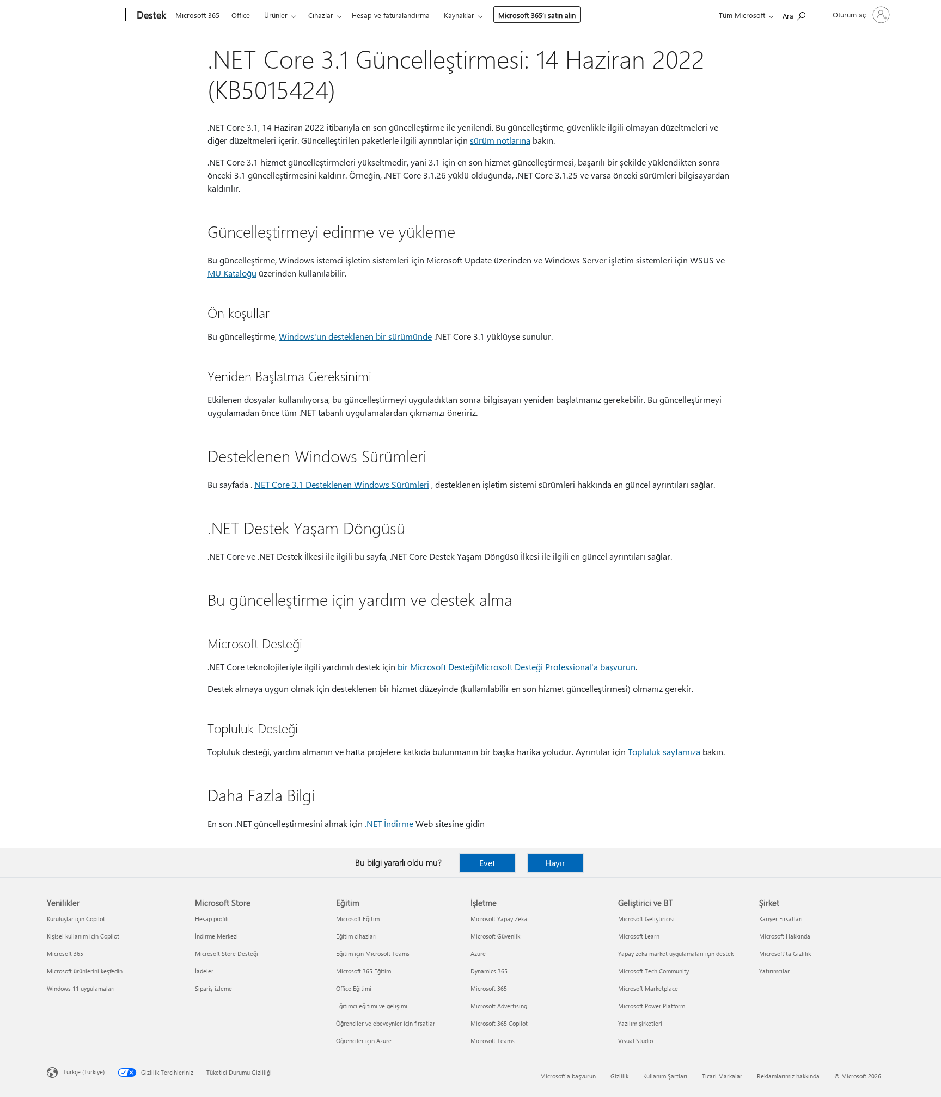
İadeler (204, 971)
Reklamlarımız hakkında (788, 1076)
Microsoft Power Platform (651, 1006)
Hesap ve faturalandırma (391, 15)
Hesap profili (212, 919)
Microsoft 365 (197, 15)
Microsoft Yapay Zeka (499, 919)
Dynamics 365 (489, 971)
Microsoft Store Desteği (226, 953)
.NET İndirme (389, 823)
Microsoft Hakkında (784, 936)
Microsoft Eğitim (358, 919)
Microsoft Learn (638, 936)
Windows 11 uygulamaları (81, 988)
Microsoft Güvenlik (495, 936)
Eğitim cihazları (356, 936)
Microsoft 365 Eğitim (363, 971)
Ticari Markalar (722, 1076)
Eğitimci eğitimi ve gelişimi (371, 1006)
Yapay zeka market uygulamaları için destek (676, 953)
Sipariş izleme (213, 988)
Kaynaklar (459, 15)
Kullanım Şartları (665, 1076)
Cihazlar (320, 15)
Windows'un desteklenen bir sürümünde (355, 336)
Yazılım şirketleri (640, 1023)
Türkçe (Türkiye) (84, 1072)
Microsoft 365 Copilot (499, 1023)
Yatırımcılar (774, 971)
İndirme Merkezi (216, 936)
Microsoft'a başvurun (568, 1076)
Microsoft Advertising (499, 1006)
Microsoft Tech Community (653, 971)
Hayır (555, 862)
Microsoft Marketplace (648, 988)
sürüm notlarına (500, 140)
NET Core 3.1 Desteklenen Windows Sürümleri (341, 484)
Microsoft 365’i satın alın (537, 15)
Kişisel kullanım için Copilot (83, 936)
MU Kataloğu (231, 273)
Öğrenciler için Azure (364, 1041)
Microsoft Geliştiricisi (646, 919)
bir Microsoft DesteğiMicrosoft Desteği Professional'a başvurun (517, 666)
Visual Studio (635, 1041)
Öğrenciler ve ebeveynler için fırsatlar (385, 1023)
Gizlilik (619, 1076)
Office (240, 15)
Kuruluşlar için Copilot (76, 919)
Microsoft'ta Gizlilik (785, 953)
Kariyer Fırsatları (781, 919)
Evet (487, 862)
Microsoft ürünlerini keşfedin (85, 971)
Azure (478, 953)
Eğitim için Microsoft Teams (373, 953)
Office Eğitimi (353, 988)
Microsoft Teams (493, 1041)
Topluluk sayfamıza (664, 751)
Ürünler (276, 15)
